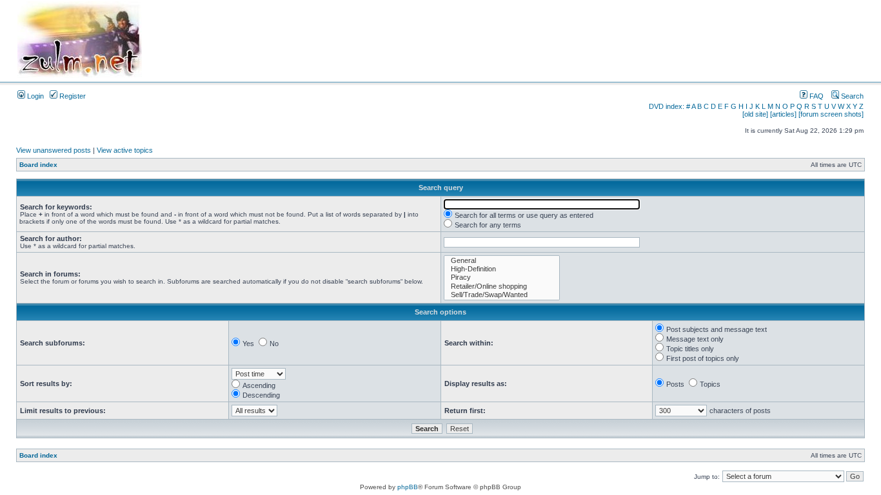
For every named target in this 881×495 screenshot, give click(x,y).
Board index (38, 164)
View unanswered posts (53, 150)
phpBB (407, 486)
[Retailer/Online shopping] (502, 286)
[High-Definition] (502, 269)
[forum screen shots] (831, 114)
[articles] (783, 114)
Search (851, 96)
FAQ (815, 96)
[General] (502, 261)
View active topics (125, 150)
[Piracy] (502, 277)
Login (34, 96)
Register (71, 96)
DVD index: (666, 106)
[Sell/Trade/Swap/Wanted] (502, 295)
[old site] (755, 114)
